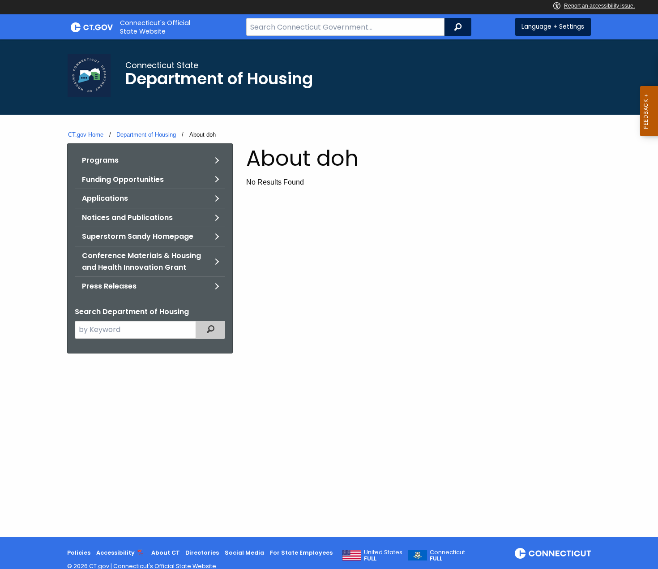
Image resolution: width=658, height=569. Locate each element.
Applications (105, 198)
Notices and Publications (127, 217)
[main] (329, 288)
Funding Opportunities (123, 179)
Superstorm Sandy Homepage (137, 236)
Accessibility (115, 552)
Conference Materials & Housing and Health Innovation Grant (141, 261)
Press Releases (109, 286)
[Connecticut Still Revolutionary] (553, 553)
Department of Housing (146, 134)
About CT (165, 552)
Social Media (244, 552)
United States (383, 555)
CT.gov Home (85, 134)
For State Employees (301, 552)
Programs (100, 160)
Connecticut (447, 555)
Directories (202, 552)
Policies (78, 552)
